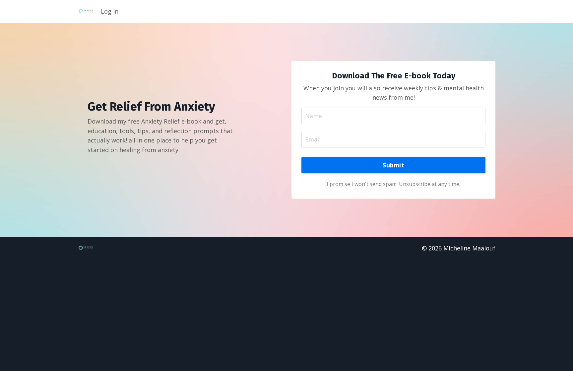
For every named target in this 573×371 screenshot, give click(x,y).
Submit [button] (393, 165)
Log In (109, 11)
